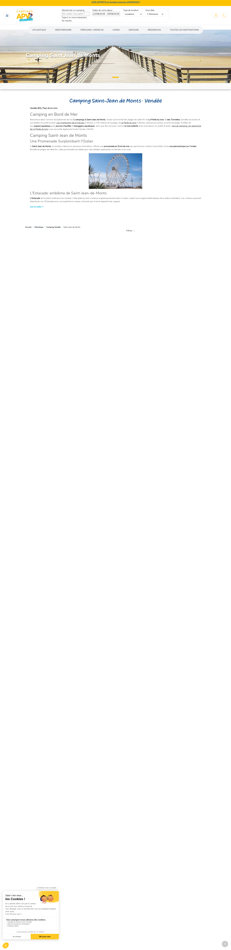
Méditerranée (63, 29)
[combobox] (75, 14)
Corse (116, 29)
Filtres (129, 230)
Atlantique (39, 29)
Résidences (154, 29)
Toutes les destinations (184, 29)
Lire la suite (36, 206)
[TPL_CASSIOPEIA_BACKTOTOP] (225, 944)
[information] (224, 15)
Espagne (134, 29)
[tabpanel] (115, 57)
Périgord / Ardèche (91, 29)
